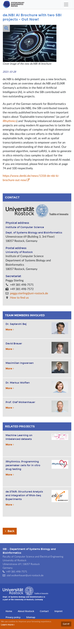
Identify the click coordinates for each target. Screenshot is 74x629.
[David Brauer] (59, 348)
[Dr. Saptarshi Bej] (59, 328)
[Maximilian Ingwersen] (59, 367)
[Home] (13, 4)
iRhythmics (10, 121)
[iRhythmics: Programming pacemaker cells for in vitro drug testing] (59, 464)
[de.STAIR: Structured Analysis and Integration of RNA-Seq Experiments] (59, 496)
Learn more (7, 624)
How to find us (19, 297)
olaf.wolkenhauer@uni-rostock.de (25, 575)
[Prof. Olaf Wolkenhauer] (59, 406)
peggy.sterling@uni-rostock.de (29, 293)
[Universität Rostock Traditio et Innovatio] (25, 591)
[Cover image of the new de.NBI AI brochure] (30, 43)
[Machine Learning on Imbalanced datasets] (59, 436)
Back (10, 531)
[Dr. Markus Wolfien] (59, 387)
